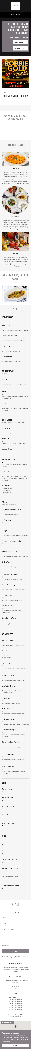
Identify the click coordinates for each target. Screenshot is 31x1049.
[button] (3, 14)
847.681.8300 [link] (15, 986)
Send (15, 951)
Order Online (20, 42)
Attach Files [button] (6, 945)
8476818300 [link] (15, 15)
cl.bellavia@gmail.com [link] (15, 988)
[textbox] (15, 917)
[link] (15, 6)
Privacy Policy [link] (24, 956)
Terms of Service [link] (14, 957)
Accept (15, 1045)
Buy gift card (20, 48)
